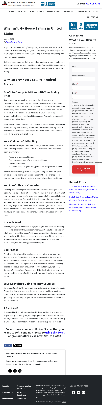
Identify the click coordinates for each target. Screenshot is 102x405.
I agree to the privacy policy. (84, 105)
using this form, (55, 333)
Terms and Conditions (21, 393)
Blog (95, 11)
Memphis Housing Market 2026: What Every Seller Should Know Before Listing (82, 207)
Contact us (92, 17)
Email (74, 93)
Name (74, 66)
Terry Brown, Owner (14, 42)
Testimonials (83, 11)
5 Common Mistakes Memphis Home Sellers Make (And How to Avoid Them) (83, 189)
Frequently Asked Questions (24, 387)
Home (11, 11)
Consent (75, 102)
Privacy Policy (7, 392)
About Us (22, 11)
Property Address (79, 75)
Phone (75, 84)
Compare (68, 11)
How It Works (37, 11)
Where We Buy (54, 11)
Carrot (64, 402)
